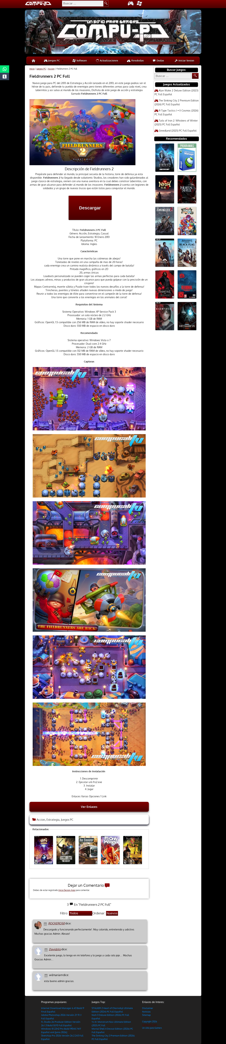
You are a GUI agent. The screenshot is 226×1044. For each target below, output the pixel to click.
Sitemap (146, 1015)
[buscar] (106, 4)
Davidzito (55, 949)
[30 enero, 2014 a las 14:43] (46, 949)
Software (81, 60)
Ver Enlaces (89, 807)
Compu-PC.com (149, 1024)
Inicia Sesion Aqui (66, 890)
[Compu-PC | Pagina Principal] (33, 60)
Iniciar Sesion (186, 60)
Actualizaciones (108, 60)
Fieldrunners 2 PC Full (49, 76)
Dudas (160, 60)
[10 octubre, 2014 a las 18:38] (45, 923)
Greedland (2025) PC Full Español (178, 130)
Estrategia (53, 819)
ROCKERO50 (56, 923)
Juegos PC (53, 60)
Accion (51, 68)
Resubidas (137, 60)
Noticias (146, 1011)
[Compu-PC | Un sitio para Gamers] (113, 32)
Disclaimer (147, 1008)
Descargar (90, 207)
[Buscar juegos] (195, 76)
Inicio (32, 68)
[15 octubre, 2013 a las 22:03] (46, 975)
